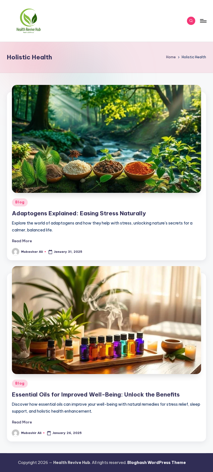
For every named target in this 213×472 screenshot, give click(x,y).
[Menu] (203, 20)
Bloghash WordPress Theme (156, 462)
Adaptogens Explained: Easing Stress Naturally (79, 213)
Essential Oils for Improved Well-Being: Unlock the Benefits (96, 394)
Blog (19, 202)
